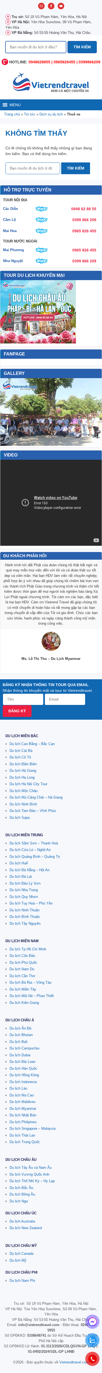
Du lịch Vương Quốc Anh (29, 1174)
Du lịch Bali (18, 1042)
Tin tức (29, 114)
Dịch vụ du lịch (51, 114)
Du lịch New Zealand (26, 1228)
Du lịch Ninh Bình (23, 804)
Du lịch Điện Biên (23, 764)
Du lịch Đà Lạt (21, 876)
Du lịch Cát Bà (21, 751)
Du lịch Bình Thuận (25, 917)
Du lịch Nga (19, 1201)
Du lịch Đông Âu (22, 1194)
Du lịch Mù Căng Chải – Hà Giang (36, 797)
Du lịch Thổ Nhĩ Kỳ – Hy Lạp (32, 1181)
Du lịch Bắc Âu (21, 1188)
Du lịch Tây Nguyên (25, 923)
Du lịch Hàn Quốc (23, 1068)
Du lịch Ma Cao (22, 1095)
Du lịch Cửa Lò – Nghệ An (30, 850)
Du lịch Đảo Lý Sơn (25, 883)
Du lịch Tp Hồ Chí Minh (28, 949)
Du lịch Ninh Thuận (24, 910)
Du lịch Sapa (20, 818)
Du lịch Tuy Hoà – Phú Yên (31, 903)
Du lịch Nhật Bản (23, 1115)
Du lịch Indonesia (23, 1082)
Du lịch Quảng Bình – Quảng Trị (35, 857)
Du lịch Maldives (23, 1102)
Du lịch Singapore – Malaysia (32, 1128)
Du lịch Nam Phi (22, 1281)
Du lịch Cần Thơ (22, 976)
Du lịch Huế (19, 863)
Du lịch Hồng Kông (24, 1075)
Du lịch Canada (21, 1254)
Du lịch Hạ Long (22, 777)
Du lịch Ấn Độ (20, 1028)
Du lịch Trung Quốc (25, 1142)
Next (94, 412)
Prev (7, 412)
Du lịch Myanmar (23, 1109)
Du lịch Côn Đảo (22, 956)
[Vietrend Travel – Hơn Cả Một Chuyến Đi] (51, 82)
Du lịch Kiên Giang (24, 1003)
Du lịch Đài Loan (22, 1062)
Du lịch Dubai (20, 1055)
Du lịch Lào (18, 1088)
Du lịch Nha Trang (24, 890)
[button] (15, 104)
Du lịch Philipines (23, 1122)
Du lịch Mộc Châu (24, 791)
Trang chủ (12, 114)
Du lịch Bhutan (21, 1035)
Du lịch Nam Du (22, 969)
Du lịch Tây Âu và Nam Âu (31, 1168)
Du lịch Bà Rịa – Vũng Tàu (30, 982)
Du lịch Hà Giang (23, 771)
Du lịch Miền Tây (23, 989)
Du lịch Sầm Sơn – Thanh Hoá (34, 843)
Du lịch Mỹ (18, 1260)
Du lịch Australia (22, 1221)
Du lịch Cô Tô (20, 757)
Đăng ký (17, 711)
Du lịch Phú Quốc (23, 962)
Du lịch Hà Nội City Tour (28, 784)
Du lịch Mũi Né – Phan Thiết (32, 996)
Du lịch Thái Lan (22, 1135)
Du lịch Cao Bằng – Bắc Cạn (32, 744)
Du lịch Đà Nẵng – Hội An (30, 870)
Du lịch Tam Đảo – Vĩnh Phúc (33, 811)
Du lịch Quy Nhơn (24, 897)
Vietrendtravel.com (74, 1362)
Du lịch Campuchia (24, 1048)
